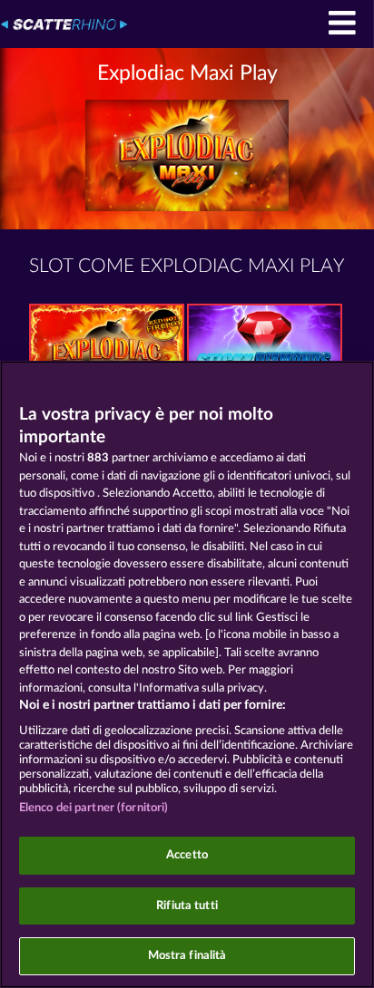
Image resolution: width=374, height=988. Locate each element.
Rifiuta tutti (187, 906)
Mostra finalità (187, 956)
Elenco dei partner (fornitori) (94, 808)
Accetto (187, 855)
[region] (187, 674)
